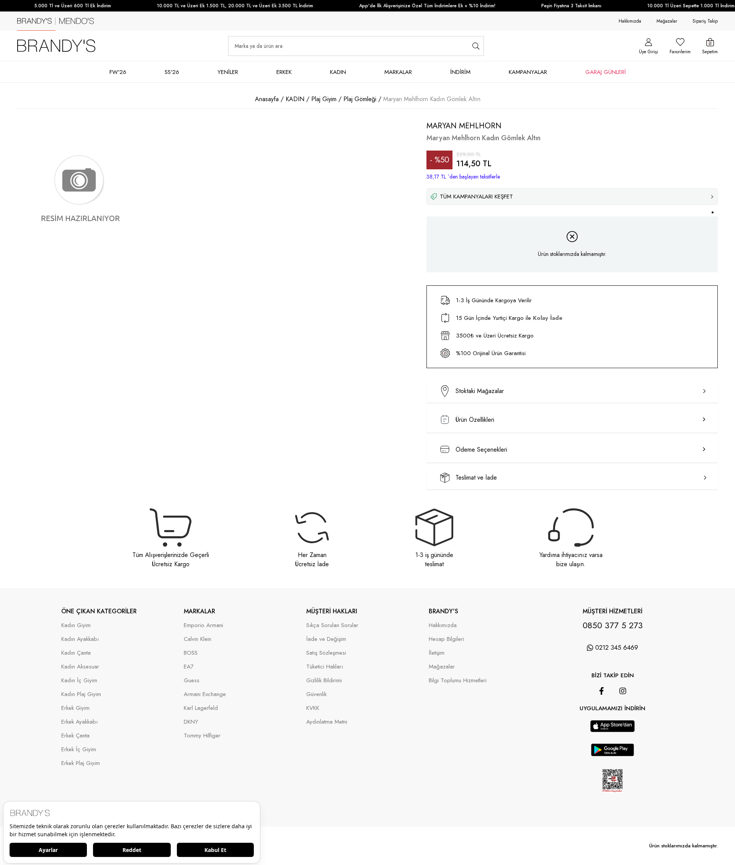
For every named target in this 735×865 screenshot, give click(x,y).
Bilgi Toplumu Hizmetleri (458, 681)
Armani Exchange (205, 694)
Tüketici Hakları (324, 667)
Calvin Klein (197, 639)
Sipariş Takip (705, 21)
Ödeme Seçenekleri (481, 449)
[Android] (623, 716)
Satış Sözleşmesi (326, 653)
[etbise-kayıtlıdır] (612, 798)
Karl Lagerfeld (201, 708)
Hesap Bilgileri (446, 639)
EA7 (189, 667)
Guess (191, 681)
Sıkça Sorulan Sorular (332, 625)
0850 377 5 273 (613, 625)
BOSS (191, 653)
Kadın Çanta (76, 653)
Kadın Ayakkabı (80, 639)
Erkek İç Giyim (78, 749)
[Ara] (476, 46)
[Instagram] (622, 691)
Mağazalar (667, 21)
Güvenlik (316, 694)
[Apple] (602, 716)
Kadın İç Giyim (79, 681)
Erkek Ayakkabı (79, 722)
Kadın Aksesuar (80, 667)
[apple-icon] (612, 730)
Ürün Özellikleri (475, 419)
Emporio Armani (203, 625)
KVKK (312, 708)
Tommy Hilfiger (202, 736)
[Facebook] (601, 691)
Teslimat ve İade (476, 477)
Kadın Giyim (76, 625)
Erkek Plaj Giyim (80, 763)
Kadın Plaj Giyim (81, 694)
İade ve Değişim (326, 639)
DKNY (191, 722)
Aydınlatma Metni (326, 722)
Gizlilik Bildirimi (324, 681)
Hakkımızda (630, 21)
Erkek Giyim (75, 708)
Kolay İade (547, 318)
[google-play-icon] (613, 754)
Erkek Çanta (75, 736)
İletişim (436, 653)
